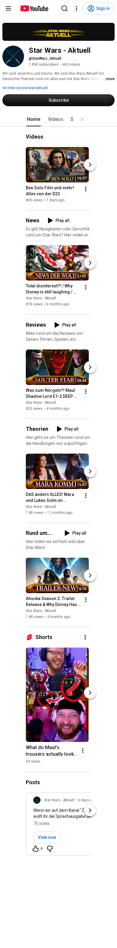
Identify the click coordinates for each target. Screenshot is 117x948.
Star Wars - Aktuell (41, 298)
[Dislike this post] (50, 849)
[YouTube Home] (34, 8)
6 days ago (87, 800)
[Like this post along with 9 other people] (35, 849)
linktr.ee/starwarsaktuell (27, 88)
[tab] (33, 119)
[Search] (64, 8)
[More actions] (86, 189)
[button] (82, 119)
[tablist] (58, 119)
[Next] (90, 165)
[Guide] (8, 8)
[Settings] (76, 8)
